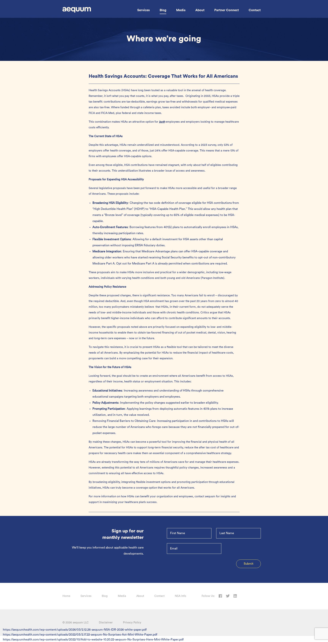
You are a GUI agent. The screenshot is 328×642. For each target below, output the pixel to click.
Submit (248, 563)
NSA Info (180, 596)
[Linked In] (235, 596)
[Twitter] (228, 596)
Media (180, 10)
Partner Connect (226, 10)
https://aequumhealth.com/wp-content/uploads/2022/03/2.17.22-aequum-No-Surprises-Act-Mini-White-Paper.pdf (80, 634)
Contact (255, 10)
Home (66, 596)
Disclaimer (106, 622)
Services (143, 10)
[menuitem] (143, 10)
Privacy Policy (132, 622)
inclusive (148, 272)
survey (212, 145)
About (199, 10)
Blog (163, 10)
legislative (105, 188)
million (93, 306)
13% (232, 150)
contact (199, 496)
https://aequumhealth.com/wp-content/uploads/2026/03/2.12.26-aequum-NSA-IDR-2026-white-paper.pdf (75, 629)
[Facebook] (220, 596)
